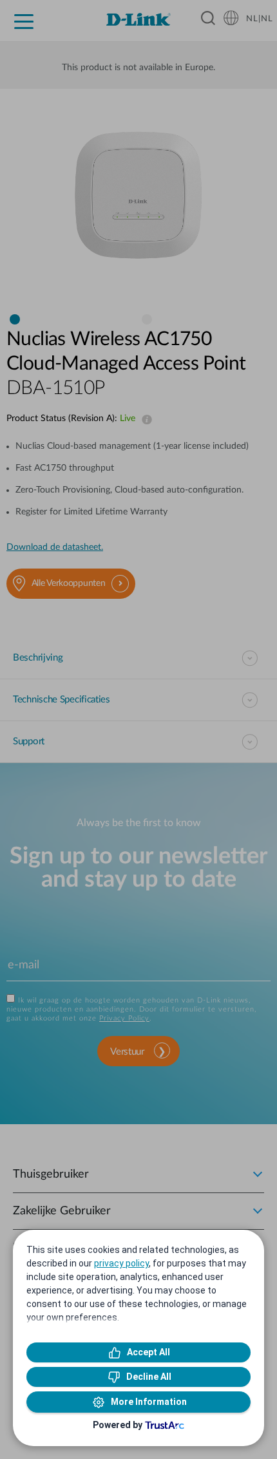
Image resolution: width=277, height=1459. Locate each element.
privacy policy (121, 1263)
